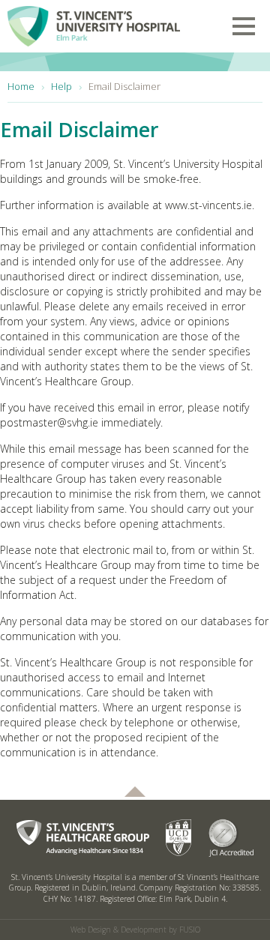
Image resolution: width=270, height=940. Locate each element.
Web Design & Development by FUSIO (135, 929)
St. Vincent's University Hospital (94, 23)
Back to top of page (135, 791)
